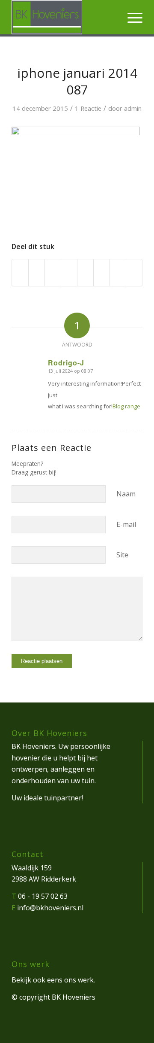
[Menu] (130, 17)
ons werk (79, 980)
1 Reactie (88, 108)
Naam (126, 494)
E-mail (126, 524)
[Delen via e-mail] (134, 272)
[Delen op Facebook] (20, 272)
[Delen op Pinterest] (53, 272)
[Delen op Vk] (102, 272)
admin (133, 108)
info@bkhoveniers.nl (50, 907)
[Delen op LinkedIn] (69, 272)
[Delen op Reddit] (118, 272)
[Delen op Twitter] (36, 272)
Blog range (126, 406)
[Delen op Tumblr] (85, 272)
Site (122, 555)
